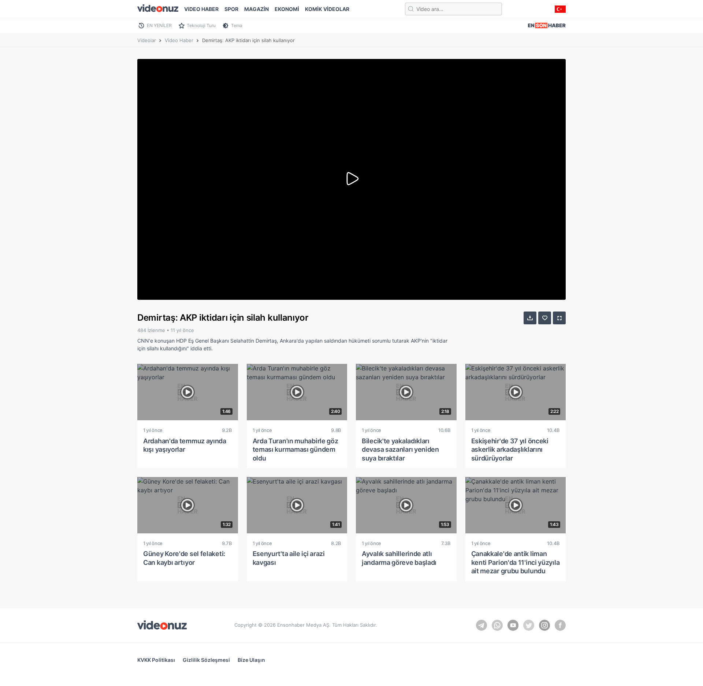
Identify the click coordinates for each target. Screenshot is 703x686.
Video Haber (179, 40)
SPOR (231, 9)
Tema (236, 25)
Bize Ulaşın (251, 660)
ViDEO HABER (201, 9)
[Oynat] (351, 179)
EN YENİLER (159, 25)
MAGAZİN (256, 9)
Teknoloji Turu (201, 25)
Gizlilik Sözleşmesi (206, 660)
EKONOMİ (287, 9)
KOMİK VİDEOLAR (327, 9)
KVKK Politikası (156, 660)
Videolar (146, 40)
